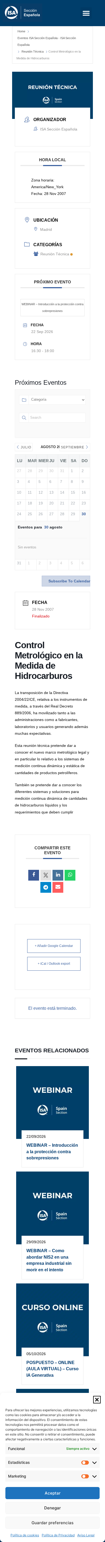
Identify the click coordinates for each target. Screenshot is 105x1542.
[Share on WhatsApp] (70, 875)
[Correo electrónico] (57, 887)
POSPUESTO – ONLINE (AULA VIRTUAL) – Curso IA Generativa (52, 1369)
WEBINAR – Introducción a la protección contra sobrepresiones (52, 307)
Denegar (52, 1507)
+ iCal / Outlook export (54, 964)
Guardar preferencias (53, 1522)
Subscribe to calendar (69, 581)
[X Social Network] (45, 875)
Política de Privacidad (58, 1535)
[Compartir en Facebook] (33, 875)
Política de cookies (24, 1535)
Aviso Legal (85, 1535)
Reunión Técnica (33, 51)
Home (21, 31)
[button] (97, 1399)
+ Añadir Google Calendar (54, 946)
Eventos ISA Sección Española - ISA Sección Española (47, 41)
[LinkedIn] (57, 875)
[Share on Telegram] (45, 887)
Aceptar (53, 1493)
